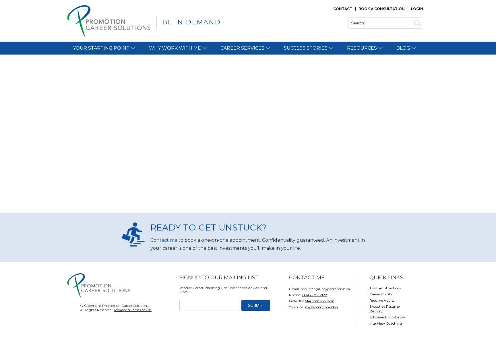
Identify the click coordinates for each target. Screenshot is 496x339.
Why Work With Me (175, 48)
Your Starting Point (101, 48)
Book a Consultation (382, 9)
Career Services (242, 48)
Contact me (163, 240)
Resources (362, 48)
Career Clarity (380, 294)
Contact (342, 9)
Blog (403, 48)
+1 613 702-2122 (314, 295)
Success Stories (306, 48)
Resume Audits (381, 300)
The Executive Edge (385, 288)
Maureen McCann (319, 301)
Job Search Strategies (387, 317)
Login (417, 9)
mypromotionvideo (321, 307)
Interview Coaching (385, 323)
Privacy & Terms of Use (133, 310)
